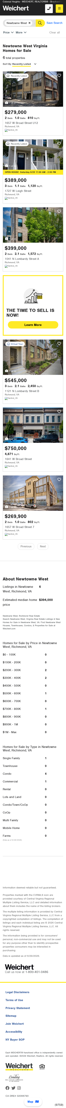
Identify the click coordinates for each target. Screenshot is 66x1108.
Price (6, 32)
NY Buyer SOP (15, 1040)
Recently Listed (21, 64)
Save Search (55, 23)
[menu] (59, 8)
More (19, 32)
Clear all (54, 32)
